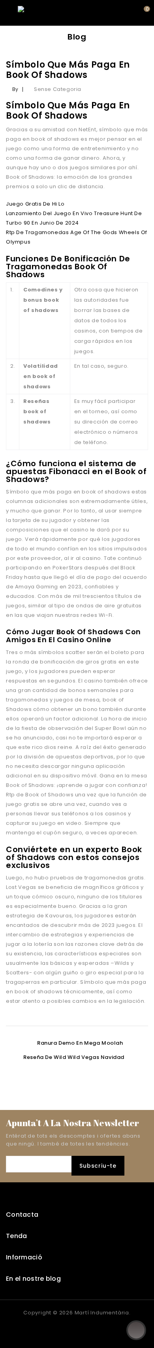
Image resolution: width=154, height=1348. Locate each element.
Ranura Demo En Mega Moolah (80, 1043)
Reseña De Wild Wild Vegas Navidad (73, 1057)
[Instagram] (85, 1329)
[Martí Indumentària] (45, 12)
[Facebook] (69, 1329)
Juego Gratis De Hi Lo (35, 204)
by (15, 89)
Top (136, 1330)
